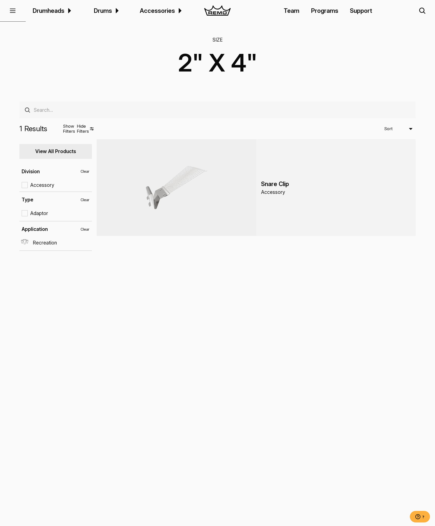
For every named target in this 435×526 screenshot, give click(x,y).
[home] (217, 11)
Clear (85, 171)
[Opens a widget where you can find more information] (420, 517)
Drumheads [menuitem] (48, 10)
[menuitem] (68, 10)
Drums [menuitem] (103, 10)
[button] (13, 11)
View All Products (55, 151)
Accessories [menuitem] (157, 10)
